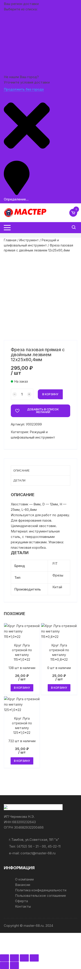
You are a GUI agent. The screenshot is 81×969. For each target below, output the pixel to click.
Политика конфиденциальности (40, 890)
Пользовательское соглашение (40, 895)
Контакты (23, 906)
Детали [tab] (19, 480)
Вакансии (22, 885)
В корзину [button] (22, 687)
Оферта (21, 901)
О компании (24, 879)
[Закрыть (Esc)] (34, 958)
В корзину (50, 394)
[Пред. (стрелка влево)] (4, 965)
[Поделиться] (24, 958)
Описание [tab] (21, 470)
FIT (55, 563)
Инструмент (29, 240)
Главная (10, 240)
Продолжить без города (24, 89)
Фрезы (57, 575)
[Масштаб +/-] (4, 958)
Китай (57, 587)
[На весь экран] (14, 958)
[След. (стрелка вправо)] (14, 965)
